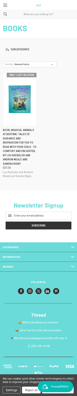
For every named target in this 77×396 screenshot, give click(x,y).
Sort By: (9, 64)
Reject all (31, 390)
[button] (38, 49)
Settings (11, 390)
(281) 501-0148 (40, 346)
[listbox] (34, 64)
